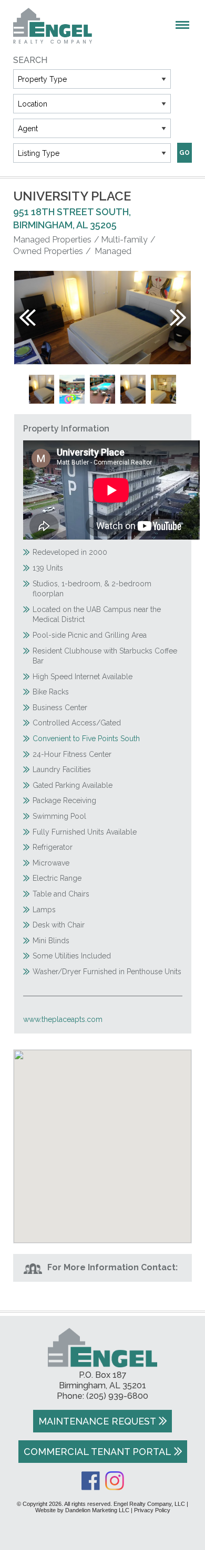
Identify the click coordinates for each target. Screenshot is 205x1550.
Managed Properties (52, 240)
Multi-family (124, 240)
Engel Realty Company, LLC (52, 26)
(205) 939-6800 (117, 1396)
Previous (27, 317)
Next (178, 317)
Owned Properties (48, 251)
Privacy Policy (152, 1510)
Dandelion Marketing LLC (97, 1510)
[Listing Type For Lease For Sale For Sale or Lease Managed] (92, 153)
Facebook (90, 1480)
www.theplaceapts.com (62, 1019)
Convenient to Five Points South (86, 738)
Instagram (114, 1480)
